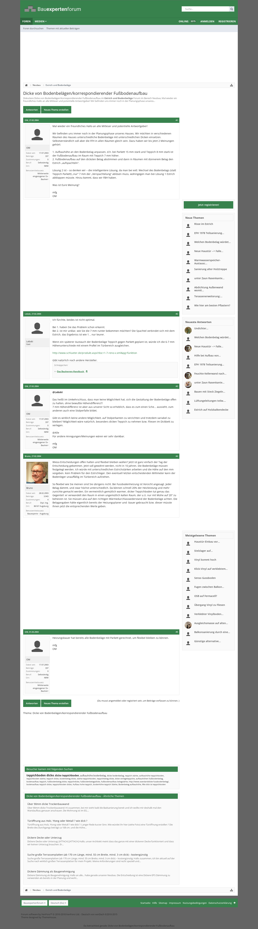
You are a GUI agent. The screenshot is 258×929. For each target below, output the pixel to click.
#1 (177, 120)
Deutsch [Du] (57, 902)
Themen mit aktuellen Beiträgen (63, 28)
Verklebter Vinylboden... (208, 614)
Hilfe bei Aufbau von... (207, 355)
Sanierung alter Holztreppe (210, 269)
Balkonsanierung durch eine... (212, 632)
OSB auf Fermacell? (205, 596)
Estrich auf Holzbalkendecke (211, 409)
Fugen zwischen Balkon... (209, 586)
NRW (46, 166)
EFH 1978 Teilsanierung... (209, 233)
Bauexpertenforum (34, 902)
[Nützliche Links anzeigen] (231, 85)
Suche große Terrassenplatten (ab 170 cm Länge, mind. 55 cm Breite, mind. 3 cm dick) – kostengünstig (87, 854)
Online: (187, 21)
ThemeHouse (49, 917)
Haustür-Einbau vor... (207, 541)
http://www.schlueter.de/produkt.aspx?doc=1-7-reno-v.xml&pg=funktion (94, 353)
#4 (177, 456)
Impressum (175, 902)
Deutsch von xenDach (99, 914)
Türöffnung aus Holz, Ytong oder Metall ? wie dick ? (57, 820)
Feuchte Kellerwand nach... (210, 373)
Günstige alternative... (207, 641)
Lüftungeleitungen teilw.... (210, 400)
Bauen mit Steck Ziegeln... (209, 391)
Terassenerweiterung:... (208, 296)
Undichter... (201, 328)
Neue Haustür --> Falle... (208, 251)
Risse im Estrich (203, 224)
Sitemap (163, 902)
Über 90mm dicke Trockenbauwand (48, 804)
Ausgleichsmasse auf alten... (211, 623)
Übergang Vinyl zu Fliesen (209, 605)
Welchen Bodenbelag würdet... (212, 242)
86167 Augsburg (41, 506)
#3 (177, 386)
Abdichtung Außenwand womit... (208, 289)
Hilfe (154, 902)
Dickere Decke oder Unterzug (44, 837)
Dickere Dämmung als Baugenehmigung (51, 871)
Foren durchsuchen (33, 28)
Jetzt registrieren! (208, 204)
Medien (39, 21)
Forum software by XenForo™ (50, 914)
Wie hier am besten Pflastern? (212, 305)
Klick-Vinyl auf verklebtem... (211, 568)
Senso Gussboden (205, 578)
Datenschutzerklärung (220, 902)
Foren (26, 21)
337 (46, 156)
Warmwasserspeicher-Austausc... (207, 261)
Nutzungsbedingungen (195, 902)
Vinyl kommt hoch (205, 559)
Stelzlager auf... (203, 550)
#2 (177, 314)
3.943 (46, 496)
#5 (177, 632)
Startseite (145, 902)
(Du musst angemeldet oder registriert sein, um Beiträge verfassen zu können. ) (138, 700)
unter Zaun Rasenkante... (209, 278)
